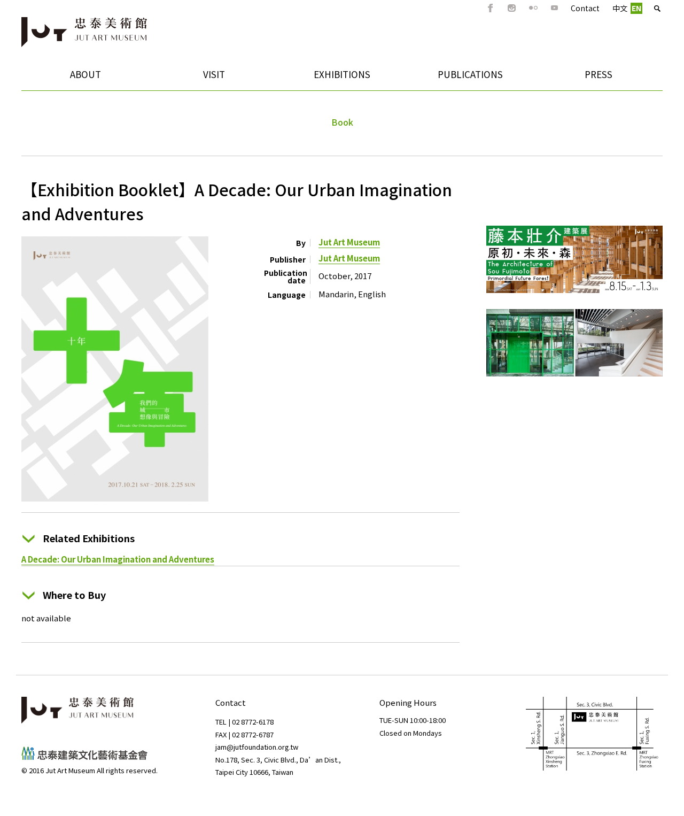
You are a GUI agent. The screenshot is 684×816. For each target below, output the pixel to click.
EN (636, 8)
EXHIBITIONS (324, 77)
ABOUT (61, 77)
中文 (619, 8)
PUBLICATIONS (454, 77)
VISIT (187, 77)
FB (490, 8)
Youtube (554, 8)
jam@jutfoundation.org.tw (256, 747)
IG (512, 8)
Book (342, 122)
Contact (585, 8)
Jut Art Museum (349, 242)
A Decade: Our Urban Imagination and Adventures (117, 559)
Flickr (533, 8)
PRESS (598, 74)
